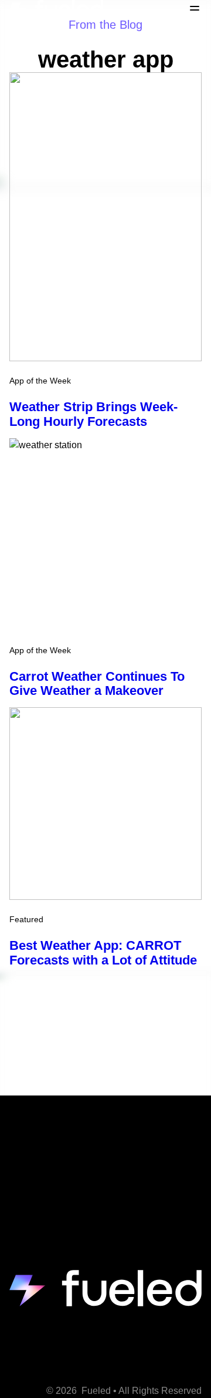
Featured (26, 919)
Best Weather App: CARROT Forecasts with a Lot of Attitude (103, 953)
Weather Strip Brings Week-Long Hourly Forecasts (93, 414)
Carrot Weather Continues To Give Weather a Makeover (97, 684)
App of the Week (40, 380)
